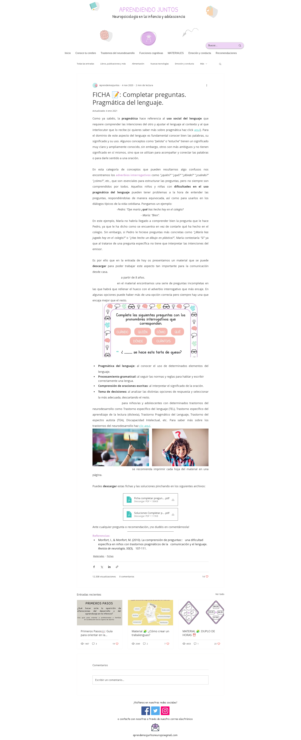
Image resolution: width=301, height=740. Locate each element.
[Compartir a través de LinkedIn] (109, 566)
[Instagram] (165, 710)
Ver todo (219, 594)
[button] (220, 64)
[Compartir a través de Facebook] (93, 566)
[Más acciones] (207, 85)
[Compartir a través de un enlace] (117, 566)
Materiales (98, 556)
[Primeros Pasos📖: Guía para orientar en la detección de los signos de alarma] (99, 612)
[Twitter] (155, 710)
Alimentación (138, 63)
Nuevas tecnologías (159, 63)
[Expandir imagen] (120, 447)
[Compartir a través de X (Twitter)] (101, 566)
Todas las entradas (85, 63)
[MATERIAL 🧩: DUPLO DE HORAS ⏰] (201, 612)
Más (202, 63)
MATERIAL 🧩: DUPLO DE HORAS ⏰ (198, 633)
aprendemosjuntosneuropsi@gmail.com (155, 735)
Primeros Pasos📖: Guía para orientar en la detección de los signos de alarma (98, 633)
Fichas (110, 556)
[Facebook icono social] (145, 710)
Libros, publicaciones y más (113, 63)
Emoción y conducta (184, 63)
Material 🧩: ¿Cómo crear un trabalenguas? (150, 633)
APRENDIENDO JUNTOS (148, 9)
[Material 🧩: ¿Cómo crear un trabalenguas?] (150, 612)
